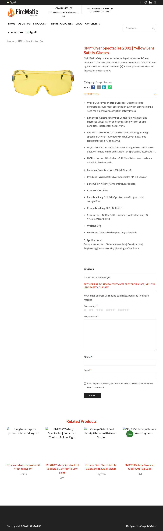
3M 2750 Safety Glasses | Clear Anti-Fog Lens (139, 466)
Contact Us (15, 32)
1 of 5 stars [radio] (85, 310)
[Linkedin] (150, 2)
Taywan (101, 474)
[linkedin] (104, 87)
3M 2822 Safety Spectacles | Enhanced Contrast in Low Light (62, 468)
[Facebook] (141, 2)
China (23, 474)
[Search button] (153, 28)
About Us (24, 23)
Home (11, 23)
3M (62, 477)
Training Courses (62, 23)
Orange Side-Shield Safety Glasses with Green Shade (101, 466)
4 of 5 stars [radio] (110, 310)
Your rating (91, 305)
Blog (79, 23)
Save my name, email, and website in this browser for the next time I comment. (120, 385)
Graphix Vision (148, 525)
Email (88, 370)
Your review (91, 316)
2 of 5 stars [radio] (91, 310)
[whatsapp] (109, 87)
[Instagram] (146, 2)
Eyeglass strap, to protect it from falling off (23, 466)
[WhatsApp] (155, 2)
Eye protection (34, 41)
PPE (20, 41)
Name (88, 356)
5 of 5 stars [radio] (123, 310)
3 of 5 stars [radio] (99, 310)
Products (39, 23)
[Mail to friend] (98, 87)
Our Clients (92, 23)
